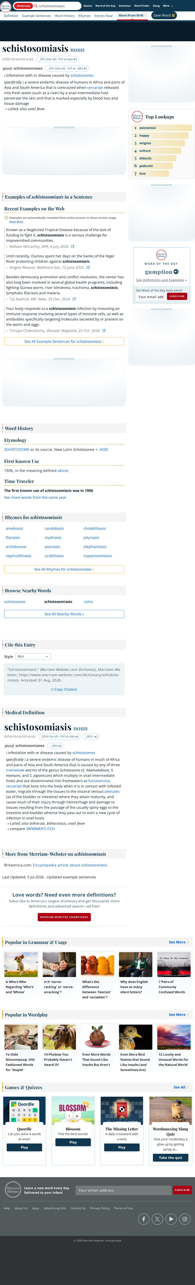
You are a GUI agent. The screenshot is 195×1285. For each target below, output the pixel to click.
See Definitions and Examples (160, 280)
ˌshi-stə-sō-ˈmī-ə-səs (56, 58)
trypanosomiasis (98, 555)
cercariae (95, 87)
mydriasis (53, 537)
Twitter (157, 1219)
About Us (22, 1208)
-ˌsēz (54, 745)
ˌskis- (89, 736)
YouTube (171, 1219)
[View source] (73, 246)
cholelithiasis (95, 528)
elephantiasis (95, 546)
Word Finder (141, 5)
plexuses (112, 791)
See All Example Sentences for (62, 341)
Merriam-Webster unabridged (64, 917)
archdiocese (16, 546)
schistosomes (81, 75)
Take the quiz (170, 1157)
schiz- (89, 601)
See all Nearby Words (63, 613)
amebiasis (14, 528)
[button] (168, 6)
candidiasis (54, 528)
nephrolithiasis (18, 555)
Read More (16, 221)
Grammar (125, 5)
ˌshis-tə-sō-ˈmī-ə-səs (58, 736)
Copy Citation (65, 689)
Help (7, 1208)
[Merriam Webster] (161, 255)
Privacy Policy (100, 1208)
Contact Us (79, 1208)
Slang (156, 5)
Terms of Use (123, 1208)
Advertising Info (55, 1208)
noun (77, 49)
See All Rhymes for (63, 569)
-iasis (103, 449)
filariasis (13, 537)
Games (88, 5)
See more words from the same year (35, 497)
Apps (36, 1208)
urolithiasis (54, 555)
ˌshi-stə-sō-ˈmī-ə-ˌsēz (66, 68)
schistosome (16, 449)
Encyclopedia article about (70, 865)
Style (8, 656)
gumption (159, 271)
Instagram (184, 1219)
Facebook (143, 1219)
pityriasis (91, 537)
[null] (175, 271)
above (63, 470)
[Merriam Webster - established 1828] (5, 5)
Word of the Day (105, 5)
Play (24, 1147)
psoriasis (52, 546)
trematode (15, 770)
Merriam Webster (13, 1189)
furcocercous (99, 780)
